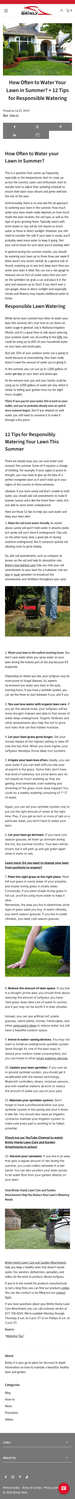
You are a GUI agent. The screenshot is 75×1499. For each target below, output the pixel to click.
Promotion (11, 1412)
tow (7, 574)
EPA (59, 337)
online (65, 1288)
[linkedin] (14, 135)
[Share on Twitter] (37, 127)
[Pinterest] (20, 1477)
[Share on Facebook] (14, 127)
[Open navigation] (11, 10)
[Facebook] (6, 1477)
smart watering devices (52, 1058)
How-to (14, 115)
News (8, 1406)
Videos (9, 1419)
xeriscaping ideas (24, 1025)
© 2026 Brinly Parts (15, 1492)
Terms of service (32, 1487)
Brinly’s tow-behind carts (20, 565)
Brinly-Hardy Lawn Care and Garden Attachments (35, 1262)
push (17, 574)
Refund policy (11, 1487)
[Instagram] (12, 1477)
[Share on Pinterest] (60, 127)
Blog (5, 115)
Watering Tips (14, 1336)
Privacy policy (52, 1487)
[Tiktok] (27, 1477)
